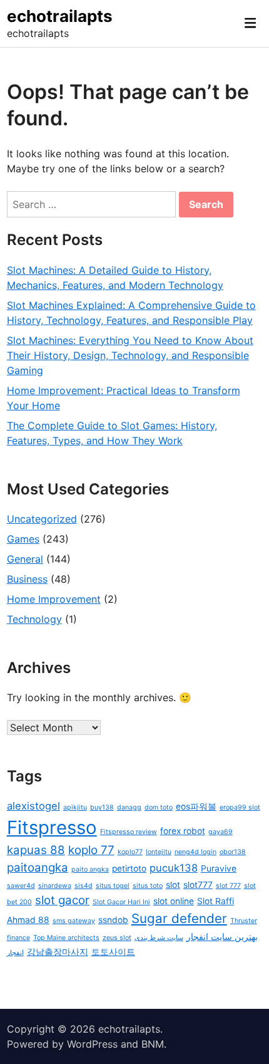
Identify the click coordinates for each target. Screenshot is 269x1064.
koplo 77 (91, 850)
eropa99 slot (240, 807)
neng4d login (195, 852)
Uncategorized (42, 519)
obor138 (233, 852)
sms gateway (74, 921)
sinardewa (54, 886)
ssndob (113, 920)
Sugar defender (179, 918)
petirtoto (129, 868)
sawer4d (21, 886)
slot (173, 885)
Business (27, 579)
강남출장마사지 (57, 952)
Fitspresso (52, 827)
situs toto (148, 886)
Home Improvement (54, 599)
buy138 (102, 807)
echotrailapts (60, 16)
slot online (173, 901)
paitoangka (37, 867)
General (25, 559)
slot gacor (62, 900)
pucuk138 (174, 868)
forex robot (182, 831)
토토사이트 (113, 952)
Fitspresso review (128, 832)
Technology (34, 619)
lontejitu (158, 852)
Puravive (218, 868)
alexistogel (33, 806)
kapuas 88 (36, 850)
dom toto (159, 807)
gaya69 (220, 832)
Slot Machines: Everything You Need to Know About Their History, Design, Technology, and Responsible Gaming (130, 355)
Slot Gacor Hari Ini (121, 902)
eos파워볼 (196, 806)
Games (23, 539)
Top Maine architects (66, 938)
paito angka (90, 869)
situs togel (112, 886)
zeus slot (117, 938)
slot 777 (228, 886)
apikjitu (75, 807)
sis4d (83, 886)
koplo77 (130, 852)
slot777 (198, 885)
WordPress (92, 1044)
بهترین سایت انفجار (222, 937)
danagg (129, 807)
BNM (152, 1044)
